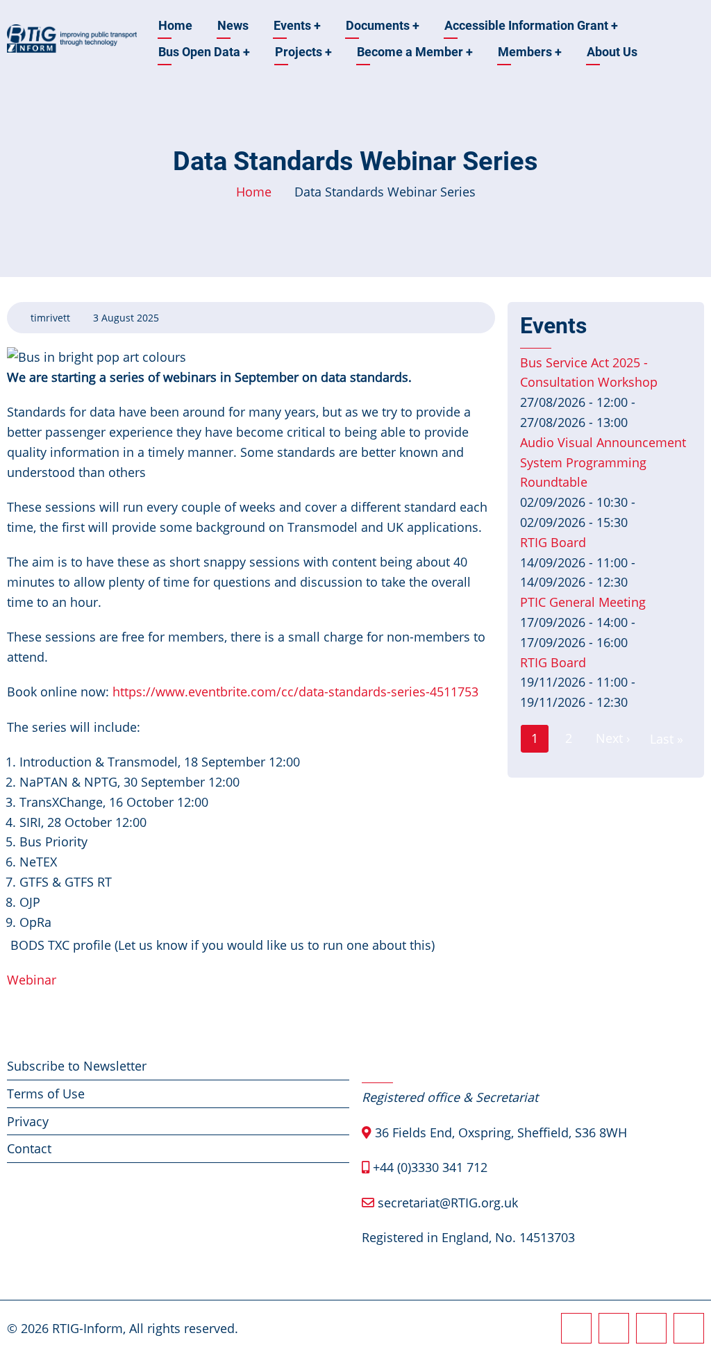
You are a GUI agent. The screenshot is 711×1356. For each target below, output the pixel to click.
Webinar (31, 979)
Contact (29, 1148)
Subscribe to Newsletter (77, 1065)
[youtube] (689, 1328)
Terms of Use (46, 1093)
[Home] (72, 37)
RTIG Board (553, 542)
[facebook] (576, 1328)
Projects (303, 51)
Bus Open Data (204, 51)
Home (175, 25)
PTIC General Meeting (583, 602)
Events (297, 25)
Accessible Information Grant (531, 25)
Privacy (28, 1121)
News (233, 25)
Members (530, 51)
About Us (612, 51)
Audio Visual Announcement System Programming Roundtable (603, 462)
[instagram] (614, 1328)
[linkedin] (651, 1328)
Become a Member (415, 51)
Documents (382, 25)
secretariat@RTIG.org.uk (448, 1202)
